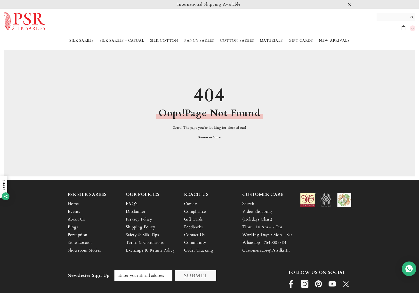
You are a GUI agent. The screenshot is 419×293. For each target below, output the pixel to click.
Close (349, 4)
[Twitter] (346, 284)
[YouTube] (332, 284)
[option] (209, 4)
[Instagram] (304, 284)
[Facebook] (291, 284)
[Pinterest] (318, 284)
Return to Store (209, 137)
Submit (196, 275)
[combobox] (392, 17)
